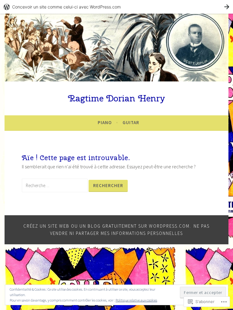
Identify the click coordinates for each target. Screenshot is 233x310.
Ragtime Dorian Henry (116, 98)
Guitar (131, 122)
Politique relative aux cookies (136, 300)
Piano (105, 122)
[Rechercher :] (55, 185)
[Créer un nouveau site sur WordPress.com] (116, 7)
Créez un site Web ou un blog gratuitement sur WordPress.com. (107, 226)
